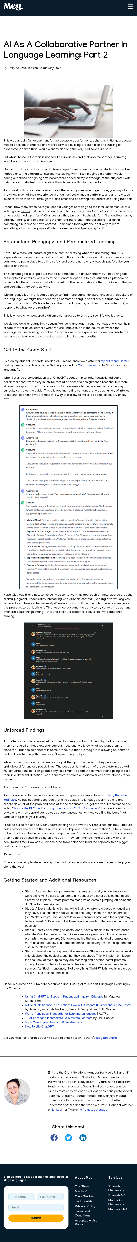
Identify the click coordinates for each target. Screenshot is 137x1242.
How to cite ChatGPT (39, 1027)
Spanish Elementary (116, 1188)
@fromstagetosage (93, 1110)
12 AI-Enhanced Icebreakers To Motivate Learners (58, 1018)
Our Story (82, 1186)
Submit (36, 1218)
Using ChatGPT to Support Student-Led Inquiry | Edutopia (64, 997)
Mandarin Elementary (116, 1202)
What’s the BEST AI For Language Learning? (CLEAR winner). (56, 808)
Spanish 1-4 (116, 1195)
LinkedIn (58, 1110)
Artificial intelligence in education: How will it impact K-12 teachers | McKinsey (78, 1005)
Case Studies (84, 1196)
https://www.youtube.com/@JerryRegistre (53, 1022)
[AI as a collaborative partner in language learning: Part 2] (54, 1137)
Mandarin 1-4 (117, 1209)
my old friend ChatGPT (116, 361)
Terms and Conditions (82, 1214)
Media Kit (81, 1191)
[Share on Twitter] (68, 1137)
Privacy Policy (85, 1207)
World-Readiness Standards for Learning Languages (60, 1014)
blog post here (106, 1038)
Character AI (87, 365)
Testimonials (84, 1201)
